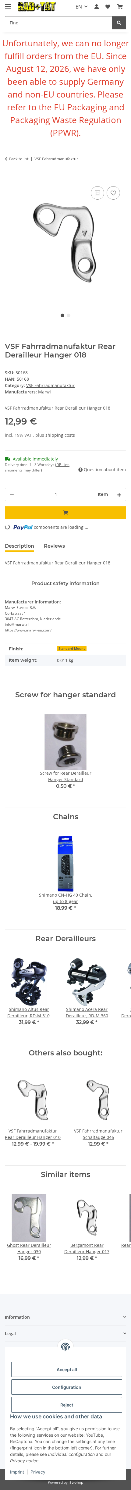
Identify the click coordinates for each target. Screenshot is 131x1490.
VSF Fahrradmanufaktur (50, 385)
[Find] (119, 22)
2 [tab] (68, 315)
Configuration (66, 1387)
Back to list (19, 159)
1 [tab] (62, 315)
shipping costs (60, 435)
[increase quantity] (119, 494)
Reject (66, 1404)
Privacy (37, 1471)
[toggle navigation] (8, 4)
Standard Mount (71, 648)
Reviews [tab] (54, 546)
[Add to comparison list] (97, 193)
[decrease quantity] (12, 494)
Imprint (17, 1471)
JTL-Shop (76, 1482)
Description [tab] (19, 546)
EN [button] (79, 6)
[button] (96, 7)
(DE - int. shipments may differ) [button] (37, 467)
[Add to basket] (10, 178)
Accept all (67, 1369)
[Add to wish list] (113, 193)
